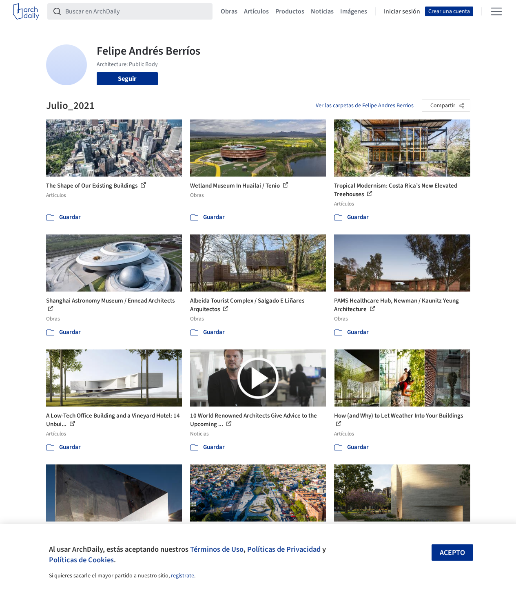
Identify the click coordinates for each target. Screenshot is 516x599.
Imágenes (353, 11)
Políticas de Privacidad (284, 549)
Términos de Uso (217, 549)
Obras (229, 11)
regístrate (182, 576)
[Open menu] (496, 11)
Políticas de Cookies (81, 560)
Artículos (256, 11)
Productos (289, 11)
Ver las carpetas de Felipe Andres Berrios (365, 105)
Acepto (452, 553)
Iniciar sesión (402, 11)
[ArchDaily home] (26, 11)
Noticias (322, 11)
